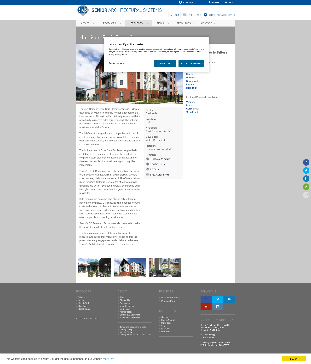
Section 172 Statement (130, 315)
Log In (230, 2)
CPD (163, 326)
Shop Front (192, 112)
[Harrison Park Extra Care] (129, 104)
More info (108, 358)
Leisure (190, 84)
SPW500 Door (157, 164)
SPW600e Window (160, 159)
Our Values (125, 303)
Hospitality (191, 87)
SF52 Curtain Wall (159, 174)
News (160, 23)
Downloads (166, 323)
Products (109, 23)
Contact (206, 23)
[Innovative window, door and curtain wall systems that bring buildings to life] (120, 15)
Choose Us (125, 300)
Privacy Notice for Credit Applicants (135, 335)
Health (189, 74)
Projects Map (168, 301)
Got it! (294, 359)
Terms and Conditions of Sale (133, 327)
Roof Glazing (84, 309)
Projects (137, 23)
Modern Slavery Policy (130, 318)
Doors (189, 105)
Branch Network (168, 320)
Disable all (165, 63)
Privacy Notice (121, 54)
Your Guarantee (127, 306)
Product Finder (195, 15)
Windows (191, 102)
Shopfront (82, 306)
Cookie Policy (126, 332)
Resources (184, 23)
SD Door (154, 169)
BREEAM (165, 329)
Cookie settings (116, 63)
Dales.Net (95, 318)
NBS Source (166, 332)
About (85, 23)
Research (191, 77)
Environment (125, 309)
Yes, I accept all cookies (191, 63)
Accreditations (126, 312)
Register (214, 2)
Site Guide (188, 2)
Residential (192, 81)
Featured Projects (170, 297)
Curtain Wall (192, 108)
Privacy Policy (126, 329)
